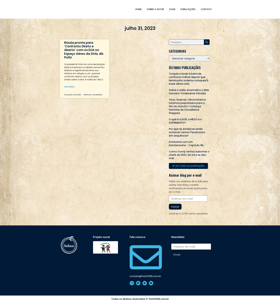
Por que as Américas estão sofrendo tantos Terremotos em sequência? (187, 132)
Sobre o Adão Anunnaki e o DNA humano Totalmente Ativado (189, 91)
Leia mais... (70, 86)
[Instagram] (132, 283)
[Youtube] (151, 283)
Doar (172, 9)
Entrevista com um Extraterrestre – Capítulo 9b (186, 143)
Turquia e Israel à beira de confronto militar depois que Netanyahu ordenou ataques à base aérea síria (188, 79)
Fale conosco (137, 236)
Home (138, 9)
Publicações (188, 9)
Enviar (177, 254)
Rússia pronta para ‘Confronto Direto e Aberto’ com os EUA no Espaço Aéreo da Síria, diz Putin (83, 50)
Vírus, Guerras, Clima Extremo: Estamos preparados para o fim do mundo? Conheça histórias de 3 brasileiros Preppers (187, 106)
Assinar (175, 206)
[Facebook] (138, 283)
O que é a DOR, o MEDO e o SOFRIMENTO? (185, 121)
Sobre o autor (155, 9)
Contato (206, 9)
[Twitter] (144, 283)
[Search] (206, 42)
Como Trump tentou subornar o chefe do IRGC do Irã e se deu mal (189, 155)
